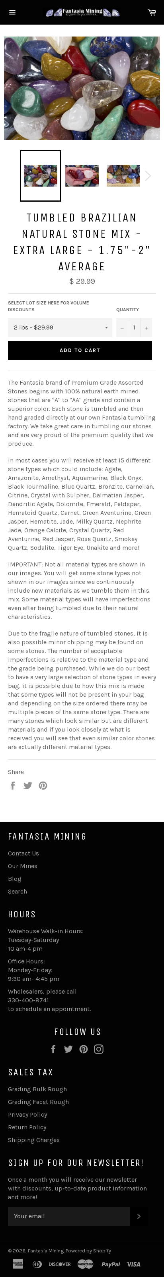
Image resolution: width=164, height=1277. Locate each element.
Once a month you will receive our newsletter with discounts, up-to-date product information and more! (77, 1188)
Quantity (127, 309)
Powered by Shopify (88, 1251)
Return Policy (27, 1127)
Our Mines (22, 866)
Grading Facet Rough (38, 1102)
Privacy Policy (27, 1114)
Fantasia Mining (46, 1251)
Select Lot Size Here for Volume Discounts (48, 306)
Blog (14, 878)
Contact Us (23, 853)
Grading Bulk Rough (37, 1089)
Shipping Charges (34, 1140)
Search (17, 891)
